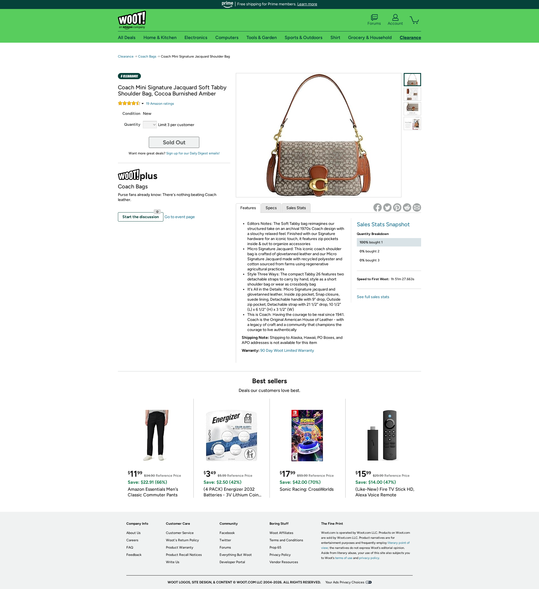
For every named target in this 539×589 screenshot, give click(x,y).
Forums (374, 23)
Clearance (126, 56)
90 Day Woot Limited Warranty (287, 350)
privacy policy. (369, 558)
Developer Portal (232, 562)
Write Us (172, 562)
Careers (132, 540)
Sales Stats (296, 208)
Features (248, 208)
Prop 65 (275, 547)
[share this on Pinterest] (397, 207)
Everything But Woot (236, 555)
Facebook (227, 533)
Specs (271, 208)
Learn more (307, 4)
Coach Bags (147, 56)
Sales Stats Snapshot (383, 224)
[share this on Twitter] (387, 207)
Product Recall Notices (184, 555)
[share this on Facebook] (377, 207)
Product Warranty (179, 547)
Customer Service (180, 533)
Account (395, 23)
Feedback (133, 555)
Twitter (225, 540)
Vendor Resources (284, 562)
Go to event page (180, 216)
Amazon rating (160, 104)
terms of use (343, 558)
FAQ (129, 547)
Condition (131, 113)
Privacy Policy (280, 555)
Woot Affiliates (281, 533)
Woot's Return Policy (182, 540)
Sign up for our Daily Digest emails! (193, 153)
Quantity (132, 124)
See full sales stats (373, 296)
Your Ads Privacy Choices (344, 582)
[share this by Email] (417, 207)
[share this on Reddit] (407, 207)
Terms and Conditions (286, 540)
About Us (133, 533)
